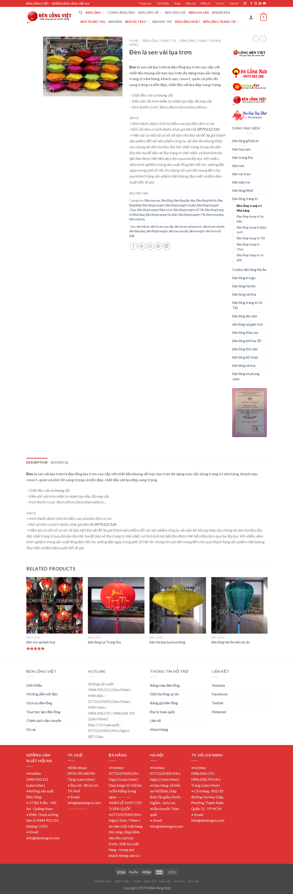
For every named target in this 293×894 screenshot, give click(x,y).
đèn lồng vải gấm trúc (247, 324)
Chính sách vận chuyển (43, 720)
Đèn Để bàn (221, 12)
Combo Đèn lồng (121, 12)
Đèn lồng (93, 12)
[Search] (80, 12)
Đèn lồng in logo (244, 278)
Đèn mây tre (162, 22)
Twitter (218, 703)
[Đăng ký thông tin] (245, 3)
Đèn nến (115, 22)
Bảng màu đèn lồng (165, 685)
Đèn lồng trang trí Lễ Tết (189, 210)
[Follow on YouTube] (264, 3)
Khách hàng (159, 729)
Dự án (31, 729)
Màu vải (191, 3)
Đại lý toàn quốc (162, 712)
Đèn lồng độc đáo (184, 200)
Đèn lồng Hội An (206, 200)
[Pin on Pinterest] (158, 246)
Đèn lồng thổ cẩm (245, 349)
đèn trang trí (197, 231)
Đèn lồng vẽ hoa (243, 365)
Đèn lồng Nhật (187, 22)
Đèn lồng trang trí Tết (192, 214)
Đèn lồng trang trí (219, 22)
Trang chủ (144, 3)
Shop (177, 3)
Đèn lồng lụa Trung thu (104, 642)
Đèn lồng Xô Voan (245, 357)
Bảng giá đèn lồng (164, 703)
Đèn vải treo (135, 22)
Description (36, 462)
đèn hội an (143, 226)
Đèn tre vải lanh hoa (40, 642)
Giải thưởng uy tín (164, 694)
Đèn (132, 67)
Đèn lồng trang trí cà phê (180, 205)
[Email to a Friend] (150, 246)
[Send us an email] (260, 3)
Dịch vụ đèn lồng (39, 703)
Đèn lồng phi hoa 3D (246, 341)
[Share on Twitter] (142, 246)
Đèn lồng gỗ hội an (245, 141)
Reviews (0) (59, 462)
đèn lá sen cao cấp (162, 226)
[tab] (36, 462)
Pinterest (219, 712)
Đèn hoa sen (199, 12)
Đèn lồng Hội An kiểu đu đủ (230, 642)
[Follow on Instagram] (255, 3)
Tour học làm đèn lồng (43, 712)
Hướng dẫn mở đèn (41, 694)
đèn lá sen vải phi (213, 226)
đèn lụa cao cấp (178, 231)
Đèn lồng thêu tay (245, 333)
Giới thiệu (163, 3)
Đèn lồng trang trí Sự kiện (161, 214)
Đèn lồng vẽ (148, 12)
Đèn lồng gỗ (175, 12)
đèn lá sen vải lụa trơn (188, 226)
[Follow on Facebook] (251, 3)
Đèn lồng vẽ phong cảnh (245, 376)
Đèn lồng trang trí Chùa (248, 247)
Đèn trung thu (93, 22)
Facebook (220, 694)
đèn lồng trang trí (157, 231)
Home (133, 41)
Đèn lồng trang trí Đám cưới (154, 210)
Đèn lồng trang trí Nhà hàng (249, 208)
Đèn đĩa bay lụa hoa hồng (167, 642)
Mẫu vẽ (205, 3)
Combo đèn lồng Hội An (249, 270)
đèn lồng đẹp (137, 231)
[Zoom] (49, 90)
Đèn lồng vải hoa (244, 294)
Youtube (218, 685)
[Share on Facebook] (133, 246)
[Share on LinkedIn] (166, 246)
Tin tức (219, 3)
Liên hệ (234, 3)
